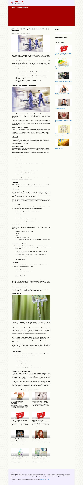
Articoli (13, 7)
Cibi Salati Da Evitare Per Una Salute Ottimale (19, 421)
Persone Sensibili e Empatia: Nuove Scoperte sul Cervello (18, 439)
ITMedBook (19, 2)
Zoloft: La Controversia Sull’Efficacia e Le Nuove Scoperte (41, 421)
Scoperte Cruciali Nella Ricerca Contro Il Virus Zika (19, 457)
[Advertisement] (41, 18)
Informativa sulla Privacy (44, 479)
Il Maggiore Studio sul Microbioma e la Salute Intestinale (17, 402)
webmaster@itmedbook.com (32, 481)
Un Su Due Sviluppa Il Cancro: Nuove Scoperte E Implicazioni (40, 402)
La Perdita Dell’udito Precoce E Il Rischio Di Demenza (40, 439)
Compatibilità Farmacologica (22, 7)
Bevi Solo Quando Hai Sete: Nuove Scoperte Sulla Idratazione (41, 457)
